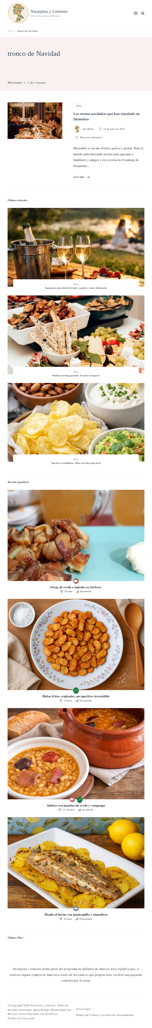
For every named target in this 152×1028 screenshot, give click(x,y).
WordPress (51, 1013)
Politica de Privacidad (21, 1018)
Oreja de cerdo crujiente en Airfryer (76, 587)
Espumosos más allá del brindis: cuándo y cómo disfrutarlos (76, 288)
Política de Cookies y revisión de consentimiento (105, 1015)
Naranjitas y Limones (49, 11)
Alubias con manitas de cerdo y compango (76, 805)
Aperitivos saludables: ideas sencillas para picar (76, 463)
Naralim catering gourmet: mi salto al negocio (76, 375)
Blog (79, 105)
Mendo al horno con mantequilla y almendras (76, 914)
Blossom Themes (17, 1013)
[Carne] (76, 581)
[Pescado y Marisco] (76, 908)
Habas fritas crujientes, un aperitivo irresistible (76, 696)
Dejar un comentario (91, 137)
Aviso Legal (83, 1009)
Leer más (78, 176)
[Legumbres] (76, 690)
